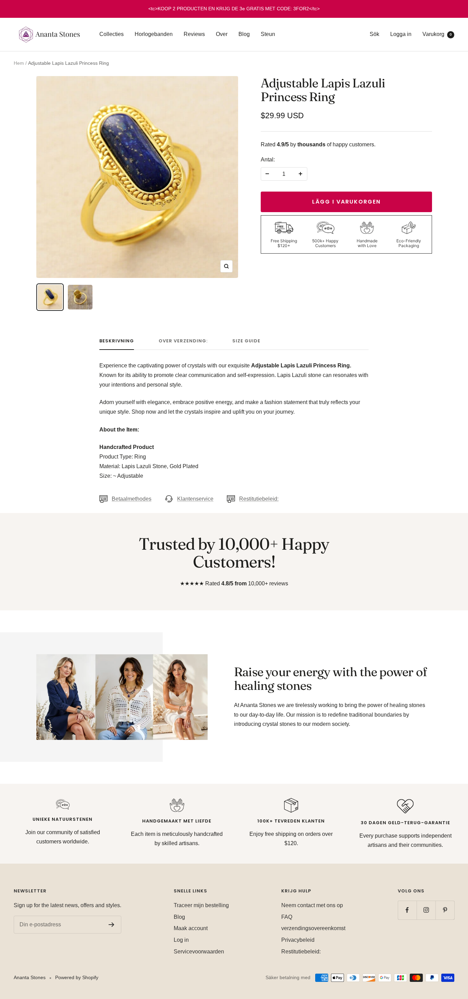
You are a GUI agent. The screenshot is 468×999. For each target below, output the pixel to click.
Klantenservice (195, 499)
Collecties (111, 34)
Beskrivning (116, 341)
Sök (374, 34)
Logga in (400, 34)
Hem (19, 63)
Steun (268, 34)
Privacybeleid (298, 940)
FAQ (286, 917)
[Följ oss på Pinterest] (444, 910)
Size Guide (246, 341)
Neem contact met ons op (312, 905)
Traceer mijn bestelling (201, 905)
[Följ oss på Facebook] (407, 910)
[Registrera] (111, 924)
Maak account (191, 928)
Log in (181, 940)
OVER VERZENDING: (183, 341)
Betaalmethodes (131, 499)
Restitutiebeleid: (259, 499)
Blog (244, 34)
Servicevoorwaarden (199, 951)
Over (221, 34)
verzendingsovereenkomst (313, 928)
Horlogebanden (154, 34)
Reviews (194, 34)
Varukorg (437, 34)
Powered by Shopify (76, 977)
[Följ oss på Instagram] (426, 910)
